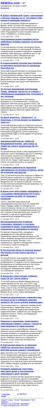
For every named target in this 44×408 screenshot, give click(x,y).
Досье (10, 400)
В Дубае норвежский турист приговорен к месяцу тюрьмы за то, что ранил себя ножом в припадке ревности (22, 18)
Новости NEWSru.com (11, 405)
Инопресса (25, 403)
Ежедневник (25, 400)
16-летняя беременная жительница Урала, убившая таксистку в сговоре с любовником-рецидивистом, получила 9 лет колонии (22, 93)
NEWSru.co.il (6, 403)
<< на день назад (5, 395)
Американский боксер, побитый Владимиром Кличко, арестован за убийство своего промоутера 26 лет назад (19, 145)
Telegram (4, 402)
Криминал (5, 8)
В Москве (16, 403)
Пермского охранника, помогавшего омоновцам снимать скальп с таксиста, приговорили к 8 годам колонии (21, 323)
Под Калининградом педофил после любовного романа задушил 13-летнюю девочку (21, 41)
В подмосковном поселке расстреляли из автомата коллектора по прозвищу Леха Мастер (21, 65)
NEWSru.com (10, 3)
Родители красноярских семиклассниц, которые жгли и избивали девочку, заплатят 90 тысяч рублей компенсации (21, 300)
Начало (4, 400)
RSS (33, 400)
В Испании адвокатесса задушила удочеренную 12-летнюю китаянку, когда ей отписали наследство (22, 170)
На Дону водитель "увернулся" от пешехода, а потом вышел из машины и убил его (21, 120)
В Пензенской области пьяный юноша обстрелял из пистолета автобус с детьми (21, 252)
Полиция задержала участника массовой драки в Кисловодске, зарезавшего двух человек (17, 371)
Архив (17, 400)
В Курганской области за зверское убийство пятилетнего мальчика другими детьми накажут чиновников (20, 347)
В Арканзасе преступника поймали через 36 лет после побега (19, 277)
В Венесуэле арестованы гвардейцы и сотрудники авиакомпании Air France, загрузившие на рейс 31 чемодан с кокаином (21, 195)
